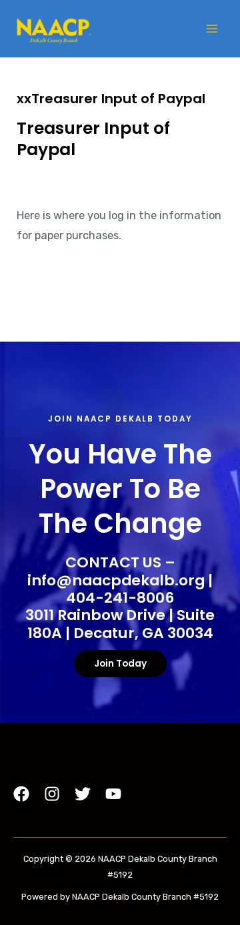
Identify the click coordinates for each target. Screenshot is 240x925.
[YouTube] (113, 794)
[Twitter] (83, 794)
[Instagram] (52, 794)
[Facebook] (21, 794)
